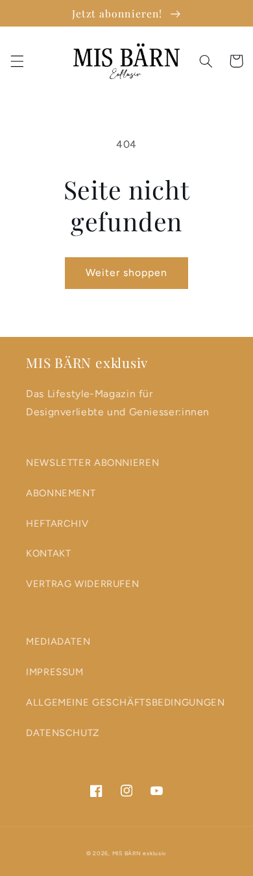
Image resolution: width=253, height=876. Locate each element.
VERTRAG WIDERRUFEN (82, 584)
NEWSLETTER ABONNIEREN (92, 462)
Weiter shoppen (127, 272)
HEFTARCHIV (57, 523)
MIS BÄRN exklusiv (139, 853)
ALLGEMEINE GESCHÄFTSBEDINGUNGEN (125, 702)
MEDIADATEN (58, 641)
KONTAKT (48, 553)
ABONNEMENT (60, 493)
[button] (17, 61)
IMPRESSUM (55, 672)
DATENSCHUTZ (62, 733)
